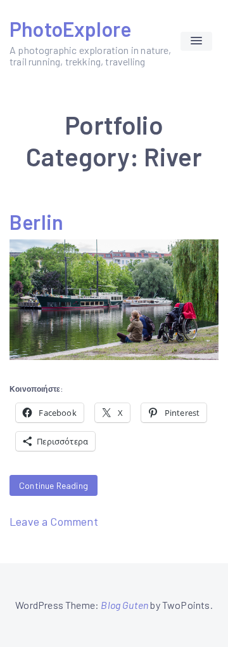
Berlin (36, 222)
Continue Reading (53, 485)
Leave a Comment (54, 521)
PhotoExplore (70, 29)
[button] (196, 41)
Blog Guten (124, 605)
